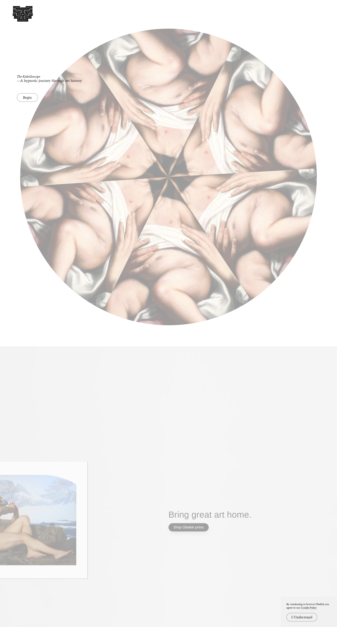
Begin (27, 97)
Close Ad (312, 383)
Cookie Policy (309, 607)
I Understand (301, 617)
